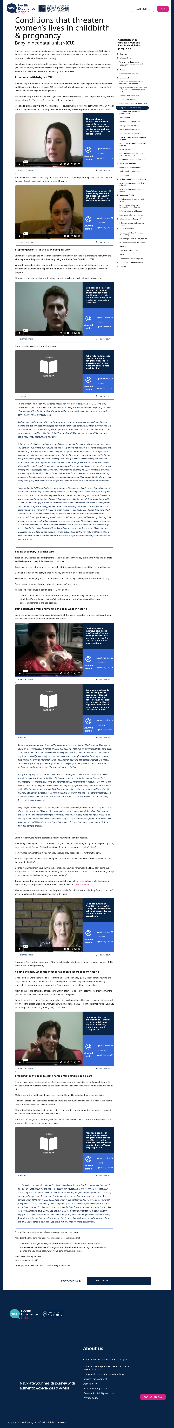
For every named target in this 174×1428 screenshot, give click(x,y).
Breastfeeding (82, 884)
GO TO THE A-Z (153, 1396)
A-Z (163, 9)
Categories (143, 9)
